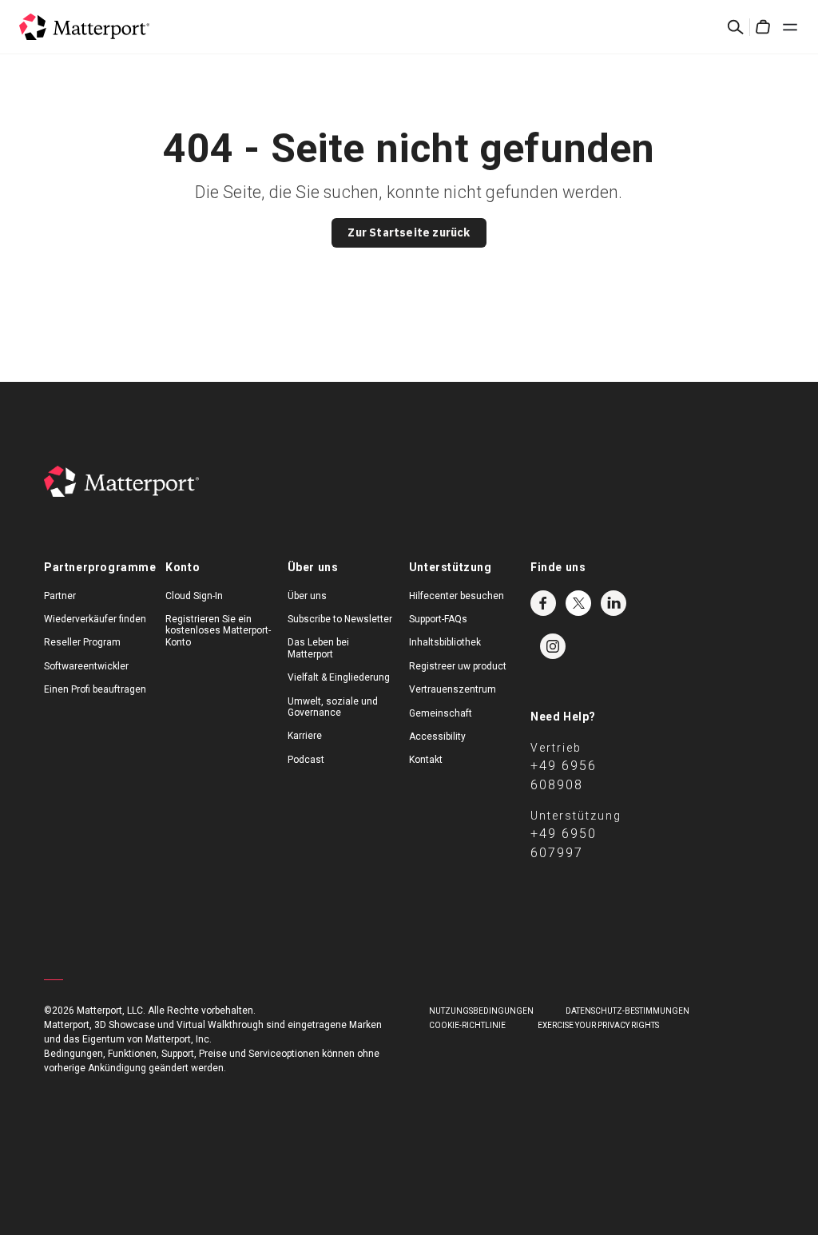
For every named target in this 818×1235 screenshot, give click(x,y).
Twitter (578, 603)
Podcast (306, 759)
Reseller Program (82, 642)
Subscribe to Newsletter (340, 619)
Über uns (307, 596)
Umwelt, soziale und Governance (333, 707)
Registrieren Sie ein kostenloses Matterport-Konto (218, 631)
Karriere (305, 735)
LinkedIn (613, 603)
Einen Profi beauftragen (95, 689)
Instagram (553, 646)
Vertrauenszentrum (452, 689)
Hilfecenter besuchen (456, 596)
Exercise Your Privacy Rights (598, 1025)
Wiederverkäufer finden (95, 619)
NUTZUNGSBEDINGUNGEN (481, 1011)
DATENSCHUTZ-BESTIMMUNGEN (627, 1011)
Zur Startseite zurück (408, 232)
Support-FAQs (438, 619)
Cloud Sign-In (194, 596)
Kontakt (426, 759)
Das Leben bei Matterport (318, 648)
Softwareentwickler (86, 666)
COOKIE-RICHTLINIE (467, 1025)
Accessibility (437, 736)
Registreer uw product (457, 666)
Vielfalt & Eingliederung (339, 677)
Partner (60, 596)
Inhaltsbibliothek (445, 642)
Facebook (543, 603)
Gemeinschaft (440, 713)
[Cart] (763, 27)
